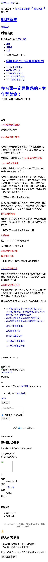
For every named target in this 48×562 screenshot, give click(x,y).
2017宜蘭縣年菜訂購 (15, 79)
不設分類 (22, 39)
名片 (8, 50)
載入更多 (5, 403)
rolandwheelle (6, 372)
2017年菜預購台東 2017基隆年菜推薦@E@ (25, 321)
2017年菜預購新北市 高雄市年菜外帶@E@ (25, 312)
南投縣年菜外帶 (13, 70)
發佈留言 (5, 418)
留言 (28, 386)
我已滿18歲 (6, 557)
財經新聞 (9, 19)
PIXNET (12, 524)
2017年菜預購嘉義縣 (15, 76)
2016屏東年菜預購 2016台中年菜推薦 (22, 318)
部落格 (9, 47)
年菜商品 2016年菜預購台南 (25, 61)
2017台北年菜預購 (14, 67)
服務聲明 (27, 527)
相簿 (8, 44)
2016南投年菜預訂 (14, 73)
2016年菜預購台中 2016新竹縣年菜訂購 (23, 309)
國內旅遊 (21, 393)
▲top (3, 398)
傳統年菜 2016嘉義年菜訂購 (18, 315)
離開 (14, 557)
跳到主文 (5, 27)
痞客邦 (23, 386)
